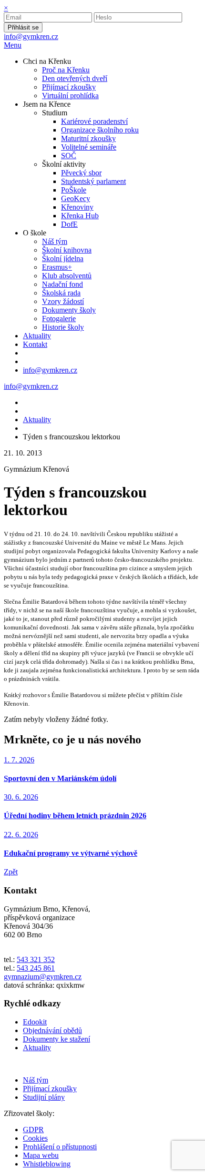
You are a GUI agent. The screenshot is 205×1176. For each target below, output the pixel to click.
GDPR (33, 1129)
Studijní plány (44, 1097)
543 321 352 (36, 959)
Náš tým (35, 1080)
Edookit (35, 1022)
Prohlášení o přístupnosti (60, 1147)
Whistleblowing (47, 1164)
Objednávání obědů (52, 1030)
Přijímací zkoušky (50, 1089)
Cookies (35, 1138)
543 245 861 (36, 968)
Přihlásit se (23, 27)
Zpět (11, 872)
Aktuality (37, 420)
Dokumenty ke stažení (56, 1039)
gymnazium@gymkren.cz (43, 977)
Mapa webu (41, 1155)
